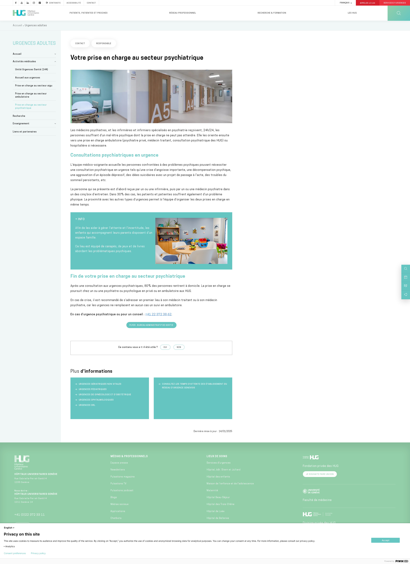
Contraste (55, 3)
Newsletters (118, 470)
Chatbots (116, 518)
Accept (385, 540)
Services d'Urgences (395, 3)
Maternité (212, 490)
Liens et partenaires (25, 132)
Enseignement (21, 124)
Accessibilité (74, 3)
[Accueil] (26, 13)
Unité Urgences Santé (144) (31, 69)
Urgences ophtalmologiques (96, 400)
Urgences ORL (87, 405)
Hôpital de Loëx (216, 511)
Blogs (114, 497)
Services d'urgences (219, 463)
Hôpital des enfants (218, 477)
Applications (118, 511)
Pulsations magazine (123, 477)
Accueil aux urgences (27, 78)
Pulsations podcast (122, 490)
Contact (91, 3)
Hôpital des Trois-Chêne (220, 504)
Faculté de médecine (317, 500)
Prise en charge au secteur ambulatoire (31, 95)
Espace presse (119, 463)
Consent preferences (15, 553)
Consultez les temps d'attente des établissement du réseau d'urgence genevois (194, 386)
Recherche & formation (272, 13)
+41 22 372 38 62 (158, 314)
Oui (165, 347)
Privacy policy (38, 553)
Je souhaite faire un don (320, 474)
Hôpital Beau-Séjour (218, 497)
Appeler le (367, 3)
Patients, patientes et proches (89, 13)
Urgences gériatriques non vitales (100, 384)
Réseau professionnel (182, 13)
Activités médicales (24, 61)
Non (179, 347)
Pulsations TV (119, 484)
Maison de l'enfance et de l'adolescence (230, 484)
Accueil (17, 25)
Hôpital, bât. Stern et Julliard (224, 470)
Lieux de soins (217, 456)
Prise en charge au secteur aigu (33, 86)
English (8, 527)
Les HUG (352, 13)
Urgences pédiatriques (93, 389)
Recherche (19, 116)
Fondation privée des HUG (321, 466)
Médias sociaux (120, 504)
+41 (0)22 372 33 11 (29, 515)
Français (344, 3)
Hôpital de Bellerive (218, 518)
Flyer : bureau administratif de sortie (151, 325)
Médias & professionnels (129, 456)
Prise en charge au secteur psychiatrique (31, 106)
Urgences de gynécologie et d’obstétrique (105, 395)
